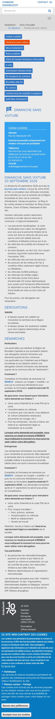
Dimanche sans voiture (17, 42)
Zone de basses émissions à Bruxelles (24, 59)
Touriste (25, 613)
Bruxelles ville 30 (14, 82)
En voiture (11, 87)
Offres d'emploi (28, 629)
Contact (43, 2)
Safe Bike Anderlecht (16, 99)
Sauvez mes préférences (15, 705)
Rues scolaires (13, 53)
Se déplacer (14, 28)
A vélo (9, 65)
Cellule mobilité (13, 36)
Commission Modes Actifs (18, 70)
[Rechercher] (49, 10)
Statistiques (10, 671)
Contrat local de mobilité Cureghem (23, 93)
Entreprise (26, 616)
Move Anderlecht (14, 48)
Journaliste (26, 619)
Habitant (25, 610)
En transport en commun (18, 76)
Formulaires (26, 626)
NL (51, 2)
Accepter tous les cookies (16, 714)
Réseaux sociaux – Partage (17, 684)
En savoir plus (8, 666)
